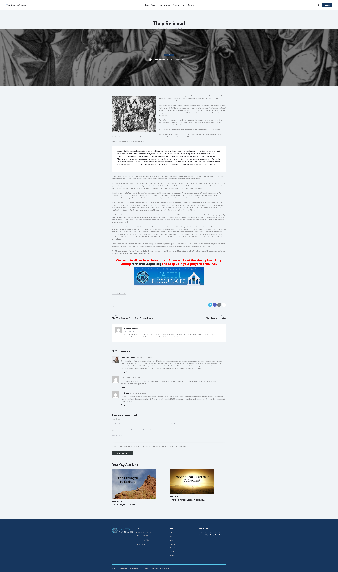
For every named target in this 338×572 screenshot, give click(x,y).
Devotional (169, 54)
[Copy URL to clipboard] (224, 305)
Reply (123, 372)
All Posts (165, 28)
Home (158, 28)
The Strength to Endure (123, 504)
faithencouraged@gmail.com (144, 540)
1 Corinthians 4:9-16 (119, 293)
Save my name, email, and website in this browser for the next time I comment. (136, 430)
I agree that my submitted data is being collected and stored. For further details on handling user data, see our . (150, 446)
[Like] (114, 305)
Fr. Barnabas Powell (130, 328)
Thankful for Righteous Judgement (187, 500)
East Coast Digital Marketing (160, 568)
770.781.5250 (140, 545)
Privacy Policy (182, 446)
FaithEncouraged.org (146, 264)
